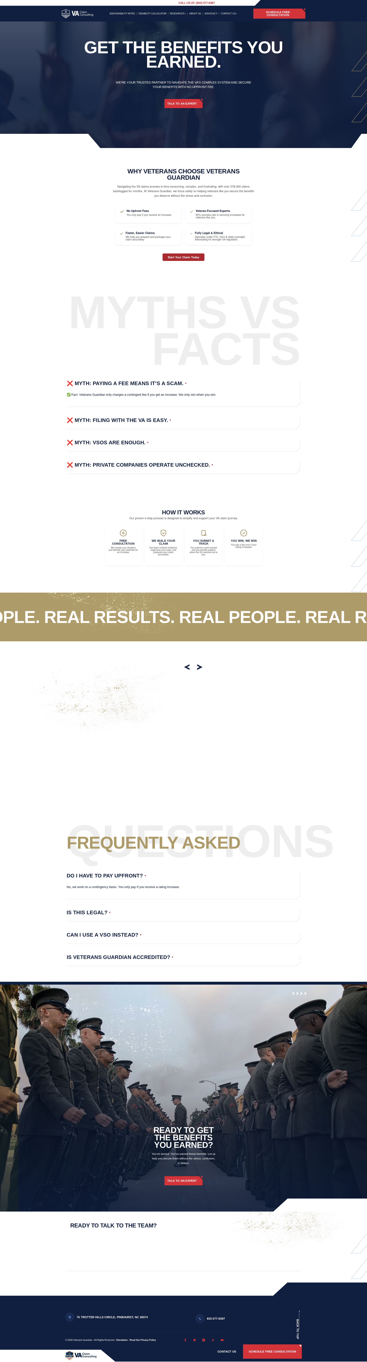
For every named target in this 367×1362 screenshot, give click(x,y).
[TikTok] (212, 1340)
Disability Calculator (152, 14)
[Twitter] (194, 1340)
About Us (195, 14)
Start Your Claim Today (183, 257)
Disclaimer (122, 1340)
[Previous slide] (187, 667)
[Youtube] (222, 1340)
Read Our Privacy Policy (143, 1340)
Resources (177, 14)
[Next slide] (199, 667)
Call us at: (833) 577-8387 (196, 2)
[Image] (81, 1355)
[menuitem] (183, 394)
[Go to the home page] (77, 13)
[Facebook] (185, 1340)
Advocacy (211, 14)
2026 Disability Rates (122, 14)
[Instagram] (203, 1340)
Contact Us (228, 14)
